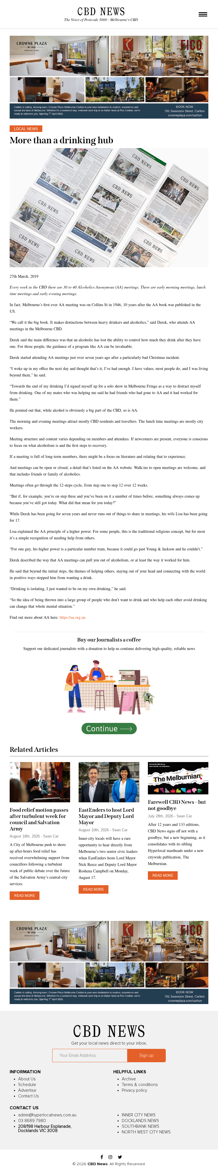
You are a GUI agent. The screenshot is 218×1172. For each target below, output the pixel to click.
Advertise (27, 1090)
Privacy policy (134, 1090)
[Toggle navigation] (203, 15)
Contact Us (28, 1096)
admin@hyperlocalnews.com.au (47, 1115)
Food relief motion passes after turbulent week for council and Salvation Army (39, 819)
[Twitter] (120, 1157)
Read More (24, 896)
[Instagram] (110, 1157)
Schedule (27, 1085)
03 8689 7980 (32, 1121)
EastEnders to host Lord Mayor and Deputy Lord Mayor (106, 816)
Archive (129, 1079)
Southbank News (140, 1126)
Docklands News (140, 1121)
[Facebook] (101, 1157)
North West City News (146, 1132)
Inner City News (139, 1115)
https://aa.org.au (73, 617)
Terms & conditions (140, 1085)
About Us (27, 1079)
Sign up (146, 1055)
